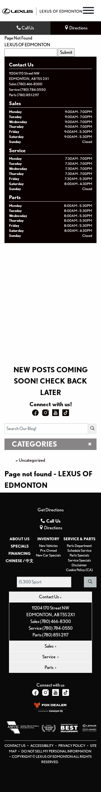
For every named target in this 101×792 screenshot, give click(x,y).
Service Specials (79, 560)
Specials (20, 546)
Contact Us (15, 745)
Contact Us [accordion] (49, 596)
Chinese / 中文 (19, 560)
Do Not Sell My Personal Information (56, 751)
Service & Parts (79, 539)
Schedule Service (79, 550)
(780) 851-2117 (28, 95)
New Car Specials (48, 555)
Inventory (48, 539)
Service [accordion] (49, 656)
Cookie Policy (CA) (79, 570)
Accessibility (42, 745)
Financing (19, 553)
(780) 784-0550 (33, 89)
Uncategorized (32, 460)
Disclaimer (79, 565)
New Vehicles (48, 546)
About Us (19, 539)
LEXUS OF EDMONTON (27, 44)
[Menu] (88, 11)
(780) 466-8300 (29, 84)
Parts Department (79, 546)
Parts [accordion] (49, 667)
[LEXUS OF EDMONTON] (42, 10)
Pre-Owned (48, 550)
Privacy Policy (72, 745)
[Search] (92, 428)
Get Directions (51, 509)
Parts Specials (79, 555)
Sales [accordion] (49, 646)
